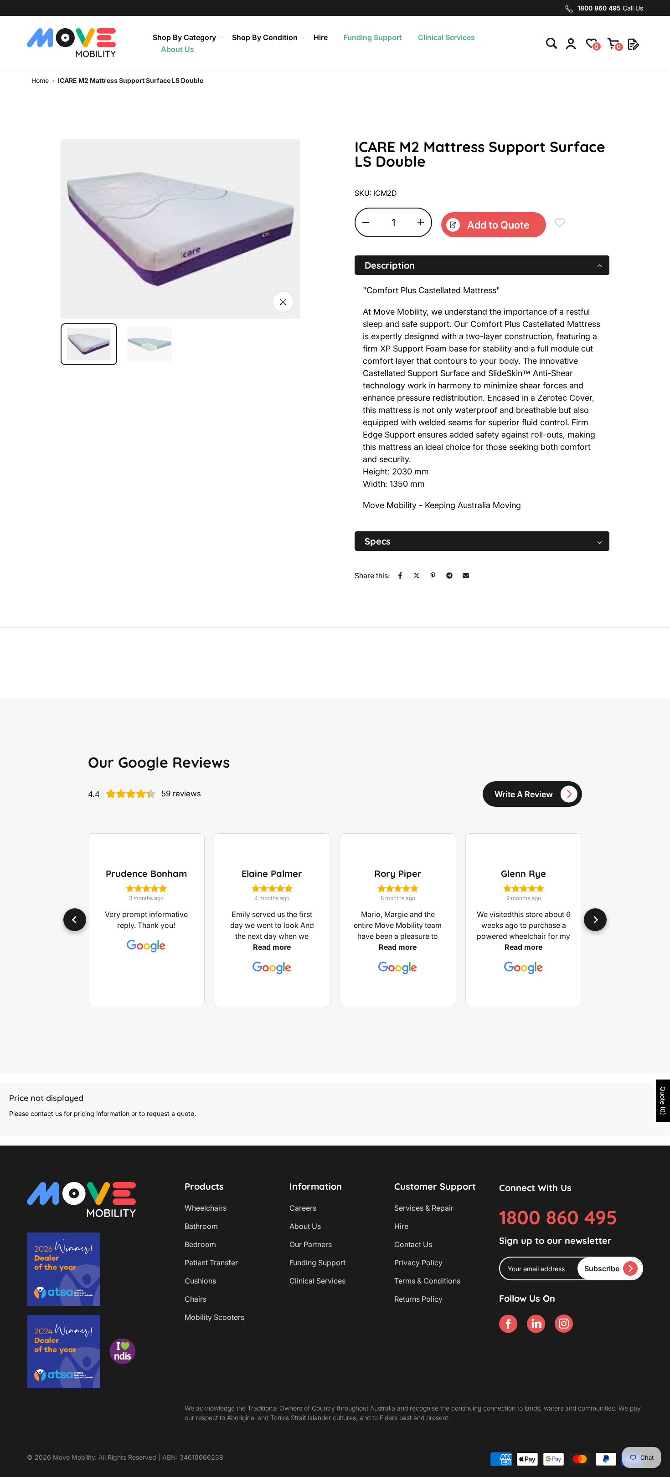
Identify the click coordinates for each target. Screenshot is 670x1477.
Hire (321, 37)
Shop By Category (184, 37)
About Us (177, 49)
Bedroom (200, 1244)
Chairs (195, 1299)
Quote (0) (663, 1100)
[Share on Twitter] (416, 575)
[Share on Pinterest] (433, 575)
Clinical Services (446, 37)
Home (40, 80)
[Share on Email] (465, 575)
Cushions (200, 1280)
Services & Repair (424, 1207)
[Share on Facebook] (400, 575)
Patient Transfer (211, 1262)
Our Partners (310, 1244)
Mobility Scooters (214, 1317)
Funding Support (373, 37)
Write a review (524, 794)
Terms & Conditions (427, 1280)
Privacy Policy (418, 1262)
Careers (302, 1207)
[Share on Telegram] (449, 575)
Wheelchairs (206, 1207)
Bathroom (201, 1226)
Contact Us (413, 1244)
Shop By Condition (265, 37)
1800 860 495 (558, 1217)
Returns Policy (418, 1299)
